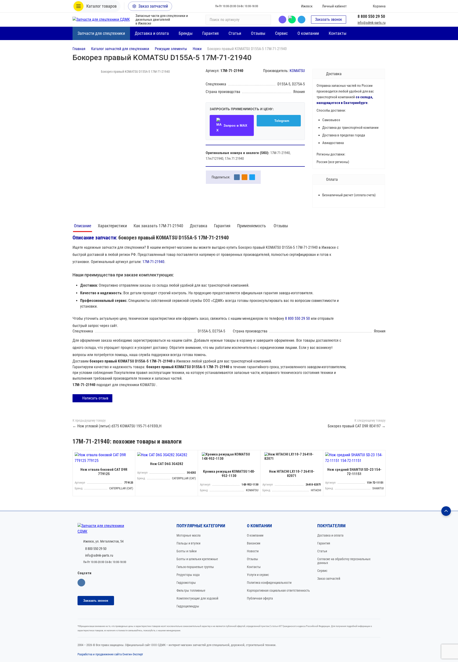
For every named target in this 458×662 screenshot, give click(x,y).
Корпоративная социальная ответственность (278, 590)
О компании (255, 535)
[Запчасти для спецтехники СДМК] (101, 19)
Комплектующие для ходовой (197, 598)
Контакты (254, 567)
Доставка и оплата (330, 535)
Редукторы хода (188, 575)
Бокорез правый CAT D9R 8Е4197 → (356, 426)
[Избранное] (357, 6)
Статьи (322, 551)
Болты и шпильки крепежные (197, 559)
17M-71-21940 (153, 261)
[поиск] (265, 19)
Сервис (322, 571)
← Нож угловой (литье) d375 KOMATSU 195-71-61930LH (117, 426)
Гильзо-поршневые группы (195, 567)
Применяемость (252, 225)
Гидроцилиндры (188, 606)
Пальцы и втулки (188, 543)
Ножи (197, 49)
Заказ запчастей (328, 578)
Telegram (301, 19)
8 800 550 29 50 (371, 16)
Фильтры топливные (191, 590)
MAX (292, 19)
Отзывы (281, 225)
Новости (253, 551)
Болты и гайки (187, 551)
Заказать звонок (328, 19)
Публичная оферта (260, 598)
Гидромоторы (186, 582)
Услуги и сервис (258, 575)
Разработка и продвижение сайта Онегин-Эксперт (110, 654)
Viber (282, 19)
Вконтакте (81, 582)
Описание (82, 225)
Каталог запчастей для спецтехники (120, 49)
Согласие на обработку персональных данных (343, 561)
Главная (79, 49)
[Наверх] (446, 511)
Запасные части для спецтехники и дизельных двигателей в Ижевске (161, 20)
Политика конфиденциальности (269, 582)
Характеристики (112, 225)
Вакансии (253, 543)
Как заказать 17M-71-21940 (158, 225)
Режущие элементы (171, 49)
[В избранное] (130, 455)
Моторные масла (189, 535)
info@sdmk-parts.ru (371, 23)
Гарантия (222, 225)
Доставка (198, 225)
